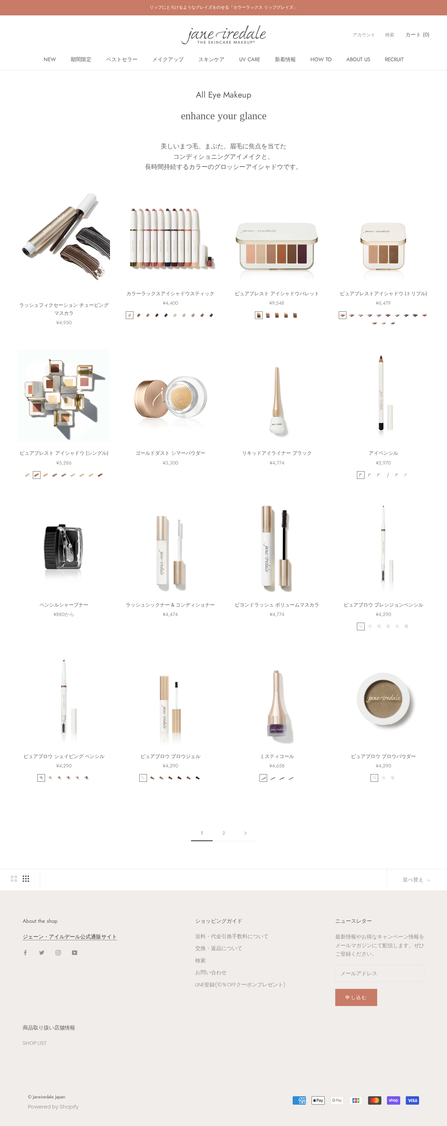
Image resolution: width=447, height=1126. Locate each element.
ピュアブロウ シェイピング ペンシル (63, 756)
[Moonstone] (175, 315)
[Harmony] (397, 315)
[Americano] (157, 315)
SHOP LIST (34, 1043)
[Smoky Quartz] (290, 778)
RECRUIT (394, 59)
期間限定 (81, 59)
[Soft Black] (406, 626)
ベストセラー (122, 59)
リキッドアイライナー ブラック (277, 452)
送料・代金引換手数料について (232, 936)
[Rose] (193, 315)
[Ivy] (211, 315)
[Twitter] (41, 952)
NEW (50, 59)
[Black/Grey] (379, 475)
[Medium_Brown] (59, 778)
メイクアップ (168, 59)
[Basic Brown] (370, 475)
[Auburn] (397, 626)
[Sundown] (370, 315)
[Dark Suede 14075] (100, 475)
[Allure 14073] (82, 475)
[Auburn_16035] (77, 778)
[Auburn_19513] (188, 778)
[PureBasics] (259, 315)
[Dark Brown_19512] (179, 778)
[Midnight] (166, 315)
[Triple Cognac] (342, 315)
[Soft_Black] (86, 778)
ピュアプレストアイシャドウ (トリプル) (386, 293)
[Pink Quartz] (379, 315)
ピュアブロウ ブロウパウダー (383, 756)
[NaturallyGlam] (277, 315)
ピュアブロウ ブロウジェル (170, 756)
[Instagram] (58, 952)
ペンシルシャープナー (63, 604)
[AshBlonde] (361, 626)
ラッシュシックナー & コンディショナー (170, 604)
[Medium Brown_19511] (170, 778)
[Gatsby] (184, 315)
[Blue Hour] (406, 315)
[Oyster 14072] (73, 475)
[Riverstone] (392, 323)
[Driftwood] (383, 323)
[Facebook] (25, 952)
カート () (417, 34)
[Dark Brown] (388, 626)
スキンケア (211, 59)
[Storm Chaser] (268, 315)
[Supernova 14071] (64, 475)
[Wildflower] (424, 315)
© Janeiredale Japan (46, 1096)
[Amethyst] (263, 778)
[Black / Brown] (388, 475)
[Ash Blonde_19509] (152, 778)
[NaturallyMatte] (286, 315)
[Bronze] (202, 315)
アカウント (364, 34)
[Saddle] (148, 315)
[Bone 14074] (91, 475)
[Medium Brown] (379, 626)
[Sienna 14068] (36, 475)
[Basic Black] (361, 475)
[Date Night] (415, 315)
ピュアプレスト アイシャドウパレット (277, 293)
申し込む (356, 997)
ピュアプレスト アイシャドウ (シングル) (64, 452)
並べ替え (414, 880)
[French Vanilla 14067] (27, 475)
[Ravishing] (388, 315)
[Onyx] (281, 778)
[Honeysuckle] (374, 323)
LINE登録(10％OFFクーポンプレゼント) (240, 984)
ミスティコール (277, 756)
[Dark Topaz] (272, 778)
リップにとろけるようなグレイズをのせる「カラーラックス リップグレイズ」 (223, 7)
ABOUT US (358, 59)
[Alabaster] (129, 315)
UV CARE (249, 59)
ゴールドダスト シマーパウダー (170, 452)
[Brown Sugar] (351, 315)
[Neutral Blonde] (370, 626)
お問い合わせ (211, 972)
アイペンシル (383, 452)
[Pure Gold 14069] (46, 475)
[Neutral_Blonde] (50, 778)
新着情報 (285, 59)
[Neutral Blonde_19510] (161, 778)
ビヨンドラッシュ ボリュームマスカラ (277, 604)
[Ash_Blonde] (41, 778)
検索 (389, 34)
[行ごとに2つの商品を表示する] (14, 879)
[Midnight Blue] (397, 475)
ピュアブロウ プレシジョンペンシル (383, 604)
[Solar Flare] (295, 315)
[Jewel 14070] (55, 475)
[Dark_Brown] (68, 778)
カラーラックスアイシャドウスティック (170, 293)
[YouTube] (74, 952)
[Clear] (143, 778)
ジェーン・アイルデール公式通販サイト (70, 936)
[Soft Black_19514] (197, 778)
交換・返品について (218, 948)
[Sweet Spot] (361, 315)
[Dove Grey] (138, 315)
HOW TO (321, 59)
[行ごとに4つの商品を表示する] (26, 879)
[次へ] (245, 833)
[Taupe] (406, 475)
